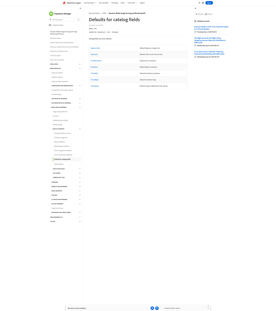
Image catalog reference (59, 107)
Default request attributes (61, 146)
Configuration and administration (62, 85)
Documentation (94, 13)
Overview (56, 116)
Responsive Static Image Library (61, 212)
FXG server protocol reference (61, 103)
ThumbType (95, 80)
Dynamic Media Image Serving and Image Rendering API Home (63, 33)
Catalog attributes (58, 129)
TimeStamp (95, 86)
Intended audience (57, 77)
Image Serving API (55, 68)
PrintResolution (96, 61)
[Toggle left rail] (80, 8)
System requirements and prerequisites (61, 43)
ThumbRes (94, 73)
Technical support (55, 55)
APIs (95, 29)
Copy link (209, 14)
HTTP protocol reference (59, 98)
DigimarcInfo (95, 48)
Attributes (55, 182)
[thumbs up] (152, 308)
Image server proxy (57, 208)
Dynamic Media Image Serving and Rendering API (127, 13)
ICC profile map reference (59, 199)
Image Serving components (60, 81)
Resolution (94, 67)
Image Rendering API (56, 217)
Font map (54, 195)
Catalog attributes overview (62, 133)
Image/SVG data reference (59, 186)
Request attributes (59, 142)
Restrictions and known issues (59, 51)
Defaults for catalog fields (62, 159)
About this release (55, 38)
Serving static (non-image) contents (62, 90)
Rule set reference (57, 204)
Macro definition (57, 191)
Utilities (52, 221)
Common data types (59, 177)
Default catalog (57, 125)
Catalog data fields (59, 169)
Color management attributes (63, 150)
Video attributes (59, 164)
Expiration (94, 54)
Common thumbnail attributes (63, 155)
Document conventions (57, 60)
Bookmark (201, 14)
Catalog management (60, 137)
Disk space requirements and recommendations (64, 47)
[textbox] (64, 20)
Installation (54, 64)
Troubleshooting (56, 94)
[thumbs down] (157, 308)
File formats (57, 173)
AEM (104, 13)
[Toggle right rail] (195, 8)
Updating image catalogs (60, 120)
